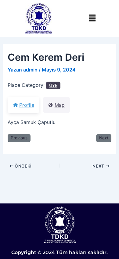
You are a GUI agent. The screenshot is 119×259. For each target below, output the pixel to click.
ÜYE (53, 85)
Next (103, 137)
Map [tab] (60, 105)
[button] (92, 18)
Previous (19, 137)
